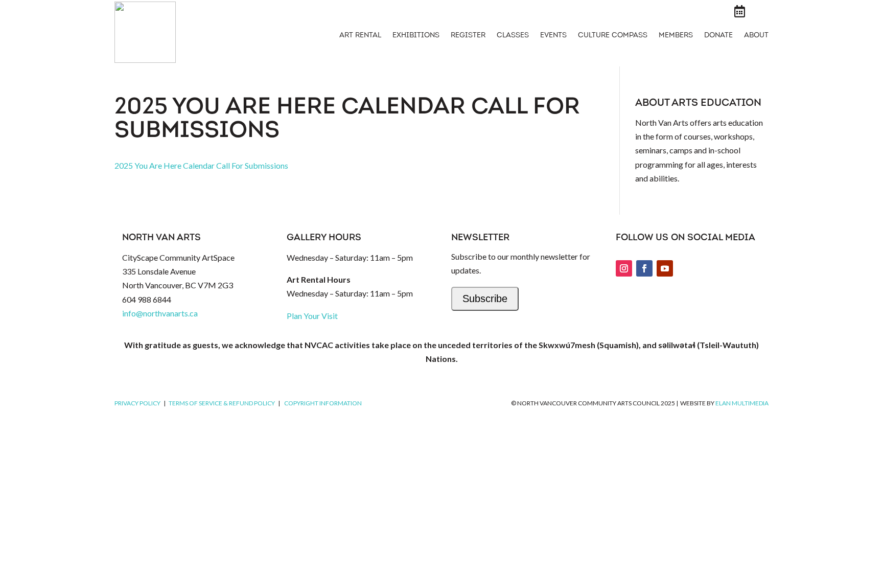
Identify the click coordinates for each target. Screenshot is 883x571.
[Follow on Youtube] (665, 268)
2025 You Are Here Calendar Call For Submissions (201, 165)
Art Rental (360, 35)
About (756, 35)
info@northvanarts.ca (160, 313)
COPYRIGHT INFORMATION (323, 403)
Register (468, 35)
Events (553, 35)
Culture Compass (612, 35)
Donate (718, 35)
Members (676, 35)
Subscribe (484, 298)
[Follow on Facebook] (644, 268)
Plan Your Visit (312, 316)
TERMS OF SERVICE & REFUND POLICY (222, 403)
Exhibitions (415, 35)
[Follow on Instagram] (624, 268)
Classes (513, 35)
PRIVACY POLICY (137, 403)
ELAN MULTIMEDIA (742, 403)
